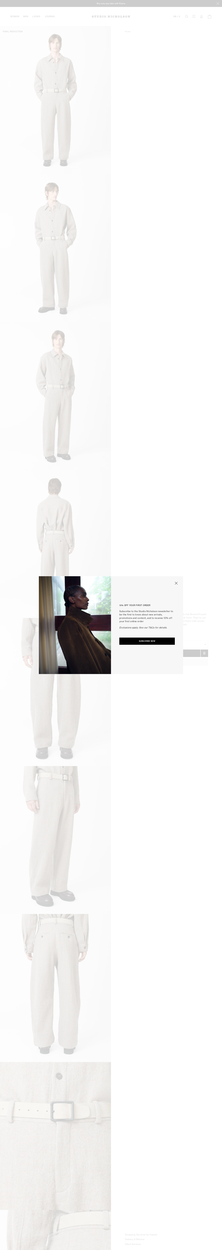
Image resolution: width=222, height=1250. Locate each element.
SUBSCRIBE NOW (147, 641)
